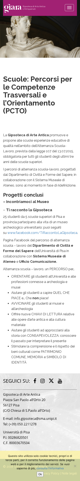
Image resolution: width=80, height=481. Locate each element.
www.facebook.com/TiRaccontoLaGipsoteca (42, 233)
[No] (75, 466)
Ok (40, 474)
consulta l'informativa (50, 468)
